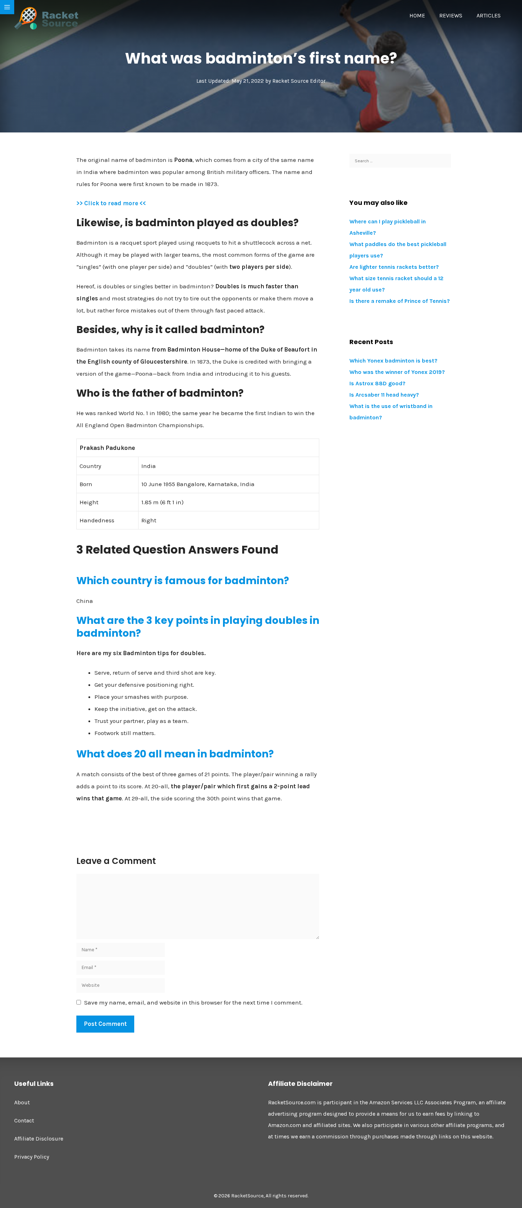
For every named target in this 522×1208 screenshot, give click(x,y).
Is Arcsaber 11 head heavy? (384, 394)
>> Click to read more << (111, 203)
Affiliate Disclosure (38, 1138)
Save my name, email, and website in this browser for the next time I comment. (193, 1002)
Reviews (450, 15)
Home (417, 15)
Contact (24, 1120)
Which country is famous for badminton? (182, 581)
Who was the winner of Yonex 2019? (397, 372)
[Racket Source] (46, 17)
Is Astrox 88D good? (377, 383)
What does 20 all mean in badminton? (175, 754)
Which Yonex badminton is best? (393, 360)
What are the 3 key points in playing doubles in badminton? (197, 627)
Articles (489, 15)
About (22, 1102)
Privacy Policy (31, 1156)
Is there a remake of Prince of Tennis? (399, 301)
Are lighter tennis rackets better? (394, 266)
